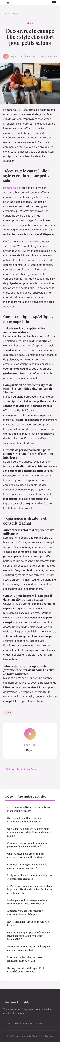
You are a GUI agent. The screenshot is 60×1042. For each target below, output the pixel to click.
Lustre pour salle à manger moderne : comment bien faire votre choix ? (28, 902)
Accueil (6, 13)
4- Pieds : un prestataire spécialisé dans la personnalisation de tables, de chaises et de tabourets (29, 889)
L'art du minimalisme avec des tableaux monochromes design (29, 809)
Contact (40, 1023)
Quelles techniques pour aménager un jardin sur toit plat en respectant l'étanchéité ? (28, 936)
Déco (15, 13)
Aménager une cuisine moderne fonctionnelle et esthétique (25, 912)
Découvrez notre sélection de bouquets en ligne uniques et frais (28, 948)
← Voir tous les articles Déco (19, 769)
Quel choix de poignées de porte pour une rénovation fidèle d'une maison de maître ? (28, 832)
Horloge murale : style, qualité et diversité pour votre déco (25, 969)
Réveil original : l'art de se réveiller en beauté (28, 923)
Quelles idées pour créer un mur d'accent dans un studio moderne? (26, 855)
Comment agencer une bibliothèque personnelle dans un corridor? (27, 844)
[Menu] (53, 2)
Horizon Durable (16, 1002)
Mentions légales (23, 1023)
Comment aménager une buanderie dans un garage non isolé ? (27, 866)
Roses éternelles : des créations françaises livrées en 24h (24, 959)
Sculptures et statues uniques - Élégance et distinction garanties (29, 876)
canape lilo (13, 187)
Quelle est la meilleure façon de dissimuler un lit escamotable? (25, 819)
